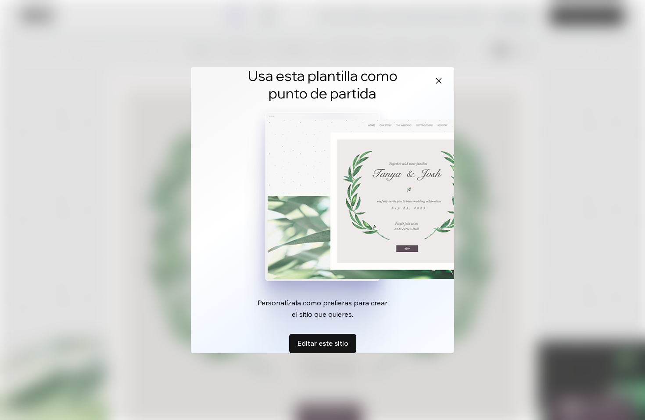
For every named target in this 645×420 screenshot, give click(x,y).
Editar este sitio (322, 343)
